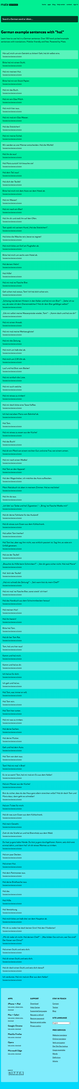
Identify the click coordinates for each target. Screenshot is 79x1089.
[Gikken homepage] (16, 1072)
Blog (53, 4)
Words (55, 1054)
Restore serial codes (38, 1022)
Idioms (55, 1061)
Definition (57, 1057)
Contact (69, 4)
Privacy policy (35, 1026)
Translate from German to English (12, 56)
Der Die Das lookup (60, 1046)
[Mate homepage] (9, 4)
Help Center (61, 4)
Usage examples (59, 1050)
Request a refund (37, 1015)
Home (44, 4)
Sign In (75, 4)
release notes (19, 1007)
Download (11, 1010)
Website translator (60, 1035)
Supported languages (38, 1011)
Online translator (59, 1039)
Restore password (37, 1018)
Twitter (55, 1007)
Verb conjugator (59, 1043)
